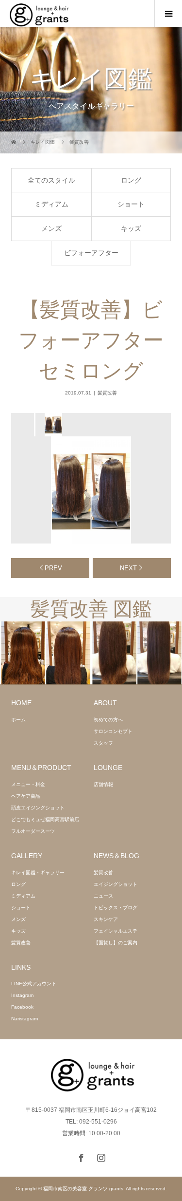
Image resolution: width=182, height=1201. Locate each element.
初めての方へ (108, 719)
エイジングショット (115, 884)
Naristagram (24, 1018)
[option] (53, 424)
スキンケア (106, 919)
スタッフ (103, 743)
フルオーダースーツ (33, 831)
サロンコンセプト (113, 731)
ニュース (103, 896)
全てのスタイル (51, 180)
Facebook (22, 1007)
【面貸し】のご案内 (115, 942)
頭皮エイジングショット (38, 807)
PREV (53, 568)
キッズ (131, 228)
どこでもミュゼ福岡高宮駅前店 (45, 819)
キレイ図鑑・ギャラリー (38, 872)
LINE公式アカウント (33, 983)
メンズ (51, 228)
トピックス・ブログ (115, 907)
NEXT (128, 568)
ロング (131, 180)
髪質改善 (107, 392)
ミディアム (51, 204)
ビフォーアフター (91, 253)
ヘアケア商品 (25, 796)
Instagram (22, 995)
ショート (131, 204)
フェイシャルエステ (115, 931)
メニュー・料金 (28, 784)
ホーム (18, 719)
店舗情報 (103, 784)
